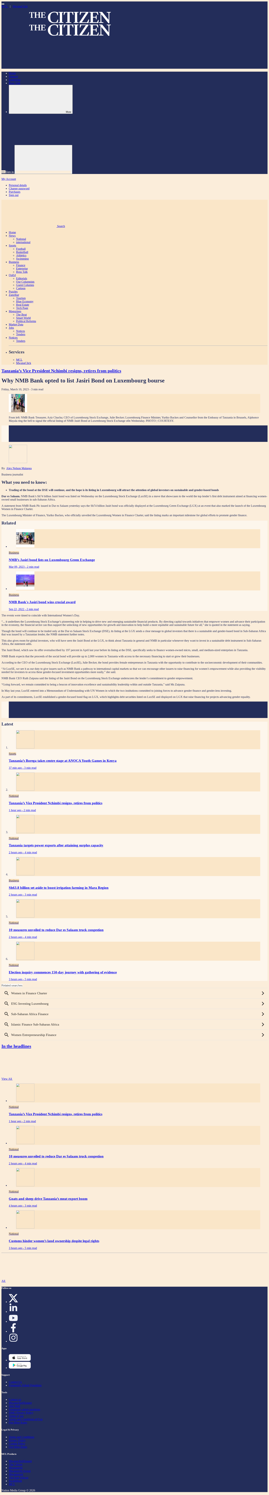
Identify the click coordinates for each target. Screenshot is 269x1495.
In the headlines (16, 1046)
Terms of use (16, 1416)
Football (21, 248)
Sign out (13, 195)
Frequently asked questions (24, 1409)
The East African (18, 1477)
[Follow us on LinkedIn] (13, 1311)
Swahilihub (15, 1480)
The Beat (21, 314)
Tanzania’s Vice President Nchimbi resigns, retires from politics (61, 370)
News (12, 235)
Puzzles (13, 291)
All (3, 1280)
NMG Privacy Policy (21, 1412)
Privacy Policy (17, 1440)
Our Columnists (25, 281)
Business (14, 262)
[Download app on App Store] (20, 1367)
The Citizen (15, 1464)
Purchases (14, 191)
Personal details (18, 185)
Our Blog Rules (18, 1422)
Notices (20, 331)
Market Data (16, 324)
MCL (4, 6)
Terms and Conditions (21, 1437)
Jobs (11, 327)
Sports (12, 245)
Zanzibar (14, 294)
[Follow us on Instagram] (13, 1341)
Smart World (23, 317)
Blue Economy (24, 301)
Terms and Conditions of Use (26, 1419)
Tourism (21, 298)
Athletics (21, 255)
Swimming (22, 258)
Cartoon (20, 288)
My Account (8, 179)
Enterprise (14, 79)
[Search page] (28, 67)
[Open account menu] (43, 159)
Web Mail (14, 1406)
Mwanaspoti (16, 1474)
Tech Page (22, 308)
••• (3, 171)
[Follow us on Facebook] (13, 1331)
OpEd (12, 275)
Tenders (20, 334)
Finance (13, 76)
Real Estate (22, 304)
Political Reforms (26, 321)
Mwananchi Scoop (20, 1471)
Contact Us (15, 1382)
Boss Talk (14, 83)
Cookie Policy (17, 1443)
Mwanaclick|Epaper (20, 1402)
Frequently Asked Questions (25, 1385)
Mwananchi (16, 1467)
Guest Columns (25, 285)
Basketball (22, 252)
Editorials (21, 278)
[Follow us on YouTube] (13, 1321)
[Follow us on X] (13, 1301)
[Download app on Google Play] (20, 1360)
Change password (19, 188)
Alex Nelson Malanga (19, 468)
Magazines (15, 311)
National (21, 238)
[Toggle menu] (2, 4)
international (23, 242)
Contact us (15, 1399)
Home (12, 73)
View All (7, 1078)
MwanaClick (20, 6)
